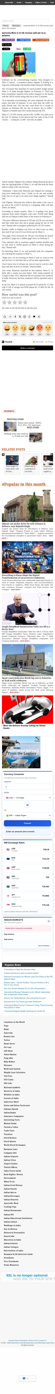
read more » (16, 589)
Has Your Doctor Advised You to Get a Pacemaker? (24, 988)
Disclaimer (23, 1340)
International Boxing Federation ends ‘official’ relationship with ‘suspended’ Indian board (27, 993)
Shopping (28, 2)
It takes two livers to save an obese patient (21, 973)
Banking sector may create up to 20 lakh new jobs (16, 434)
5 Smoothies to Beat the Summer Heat (19, 969)
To (5, 810)
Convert (27, 823)
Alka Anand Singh (42, 40)
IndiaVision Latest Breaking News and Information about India (32, 1343)
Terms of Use (33, 1340)
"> (32, 50)
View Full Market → (44, 945)
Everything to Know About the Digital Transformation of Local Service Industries (23, 576)
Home (5, 26)
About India (9, 2)
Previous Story (15, 419)
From (6, 793)
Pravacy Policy (14, 1340)
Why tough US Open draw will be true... (12, 469)
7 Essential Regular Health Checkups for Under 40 (24, 1011)
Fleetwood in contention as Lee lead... (30, 469)
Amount (7, 782)
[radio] (4, 303)
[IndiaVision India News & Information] (28, 12)
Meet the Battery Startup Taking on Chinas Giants (24, 726)
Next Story (33, 427)
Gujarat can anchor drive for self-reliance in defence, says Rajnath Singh (24, 525)
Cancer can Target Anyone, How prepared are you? (25, 998)
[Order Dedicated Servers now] (21, 768)
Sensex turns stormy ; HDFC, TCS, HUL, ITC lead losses (30, 423)
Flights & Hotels (41, 2)
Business (16, 26)
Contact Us (42, 1340)
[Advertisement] (27, 150)
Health (19, 2)
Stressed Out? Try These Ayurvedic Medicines (22, 1002)
